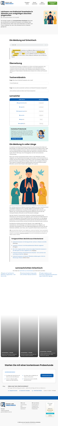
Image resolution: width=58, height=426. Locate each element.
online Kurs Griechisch (24, 233)
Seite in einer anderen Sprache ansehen (28, 423)
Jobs (21, 406)
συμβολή (21, 123)
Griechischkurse (35, 404)
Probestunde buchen (47, 375)
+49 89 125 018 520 (37, 390)
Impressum (23, 408)
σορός (21, 107)
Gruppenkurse (35, 406)
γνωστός (22, 115)
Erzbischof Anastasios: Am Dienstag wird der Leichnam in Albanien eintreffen (30, 241)
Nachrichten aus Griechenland (26, 270)
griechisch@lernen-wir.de (6, 412)
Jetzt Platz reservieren (17, 138)
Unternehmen (24, 404)
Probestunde (34, 408)
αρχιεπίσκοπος (21, 103)
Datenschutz (23, 407)
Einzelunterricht (35, 407)
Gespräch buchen (13, 390)
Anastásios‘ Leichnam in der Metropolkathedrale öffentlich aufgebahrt (28, 245)
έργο (21, 119)
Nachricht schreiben (25, 390)
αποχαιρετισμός (21, 111)
